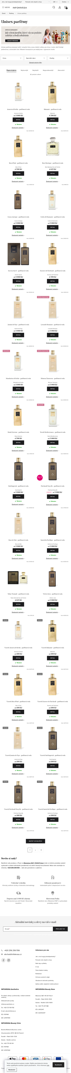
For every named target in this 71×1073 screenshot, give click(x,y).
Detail (18, 120)
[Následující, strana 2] (35, 850)
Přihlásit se (60, 929)
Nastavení (11, 1070)
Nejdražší (35, 70)
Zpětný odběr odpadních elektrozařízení (47, 984)
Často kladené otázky (42, 970)
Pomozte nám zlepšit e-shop (33, 2)
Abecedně (61, 70)
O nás (37, 967)
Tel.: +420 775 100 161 (7, 1043)
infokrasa (8, 960)
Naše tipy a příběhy (41, 963)
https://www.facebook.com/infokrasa (3, 960)
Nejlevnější (24, 70)
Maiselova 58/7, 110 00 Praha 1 (44, 996)
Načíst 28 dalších (35, 841)
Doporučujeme (11, 70)
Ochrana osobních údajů (43, 977)
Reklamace (39, 974)
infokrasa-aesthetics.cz (7, 1004)
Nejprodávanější (48, 70)
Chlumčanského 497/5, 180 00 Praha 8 (12, 1033)
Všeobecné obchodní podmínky (45, 980)
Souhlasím (58, 1065)
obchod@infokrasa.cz (13, 954)
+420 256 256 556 (12, 950)
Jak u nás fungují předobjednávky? (12, 2)
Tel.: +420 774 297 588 (42, 1006)
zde (48, 1065)
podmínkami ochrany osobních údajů (45, 934)
